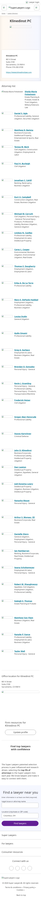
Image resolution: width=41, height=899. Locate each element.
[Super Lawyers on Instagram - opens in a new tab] (17, 868)
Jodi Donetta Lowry (23, 484)
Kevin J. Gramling (22, 383)
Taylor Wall (19, 651)
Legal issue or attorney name (14, 801)
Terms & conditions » (14, 887)
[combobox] (20, 805)
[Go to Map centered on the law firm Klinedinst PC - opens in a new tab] (20, 702)
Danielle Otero (21, 534)
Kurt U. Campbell (22, 197)
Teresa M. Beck (21, 147)
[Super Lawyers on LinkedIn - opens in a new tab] (30, 868)
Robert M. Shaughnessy (26, 584)
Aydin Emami (20, 333)
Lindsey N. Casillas (23, 232)
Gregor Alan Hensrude (25, 417)
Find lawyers (20, 823)
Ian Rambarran (21, 550)
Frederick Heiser (22, 400)
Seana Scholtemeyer (24, 567)
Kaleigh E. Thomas (23, 601)
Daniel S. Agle (21, 113)
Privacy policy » (29, 887)
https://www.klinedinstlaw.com (19, 72)
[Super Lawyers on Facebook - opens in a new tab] (11, 868)
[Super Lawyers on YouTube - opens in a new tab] (23, 868)
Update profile (20, 732)
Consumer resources (12, 852)
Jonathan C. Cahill (23, 180)
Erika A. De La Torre (23, 283)
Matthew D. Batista (23, 130)
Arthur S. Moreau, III (24, 517)
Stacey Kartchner (22, 433)
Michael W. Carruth (23, 213)
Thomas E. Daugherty (24, 266)
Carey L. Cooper (22, 249)
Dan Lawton (20, 467)
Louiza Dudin (20, 316)
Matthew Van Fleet (23, 617)
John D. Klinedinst (23, 450)
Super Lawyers (9, 835)
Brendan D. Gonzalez (24, 366)
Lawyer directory (13, 13)
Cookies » (20, 890)
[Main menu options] (4, 7)
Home (3, 13)
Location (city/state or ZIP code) (15, 812)
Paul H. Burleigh (22, 163)
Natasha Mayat (22, 500)
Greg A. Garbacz (22, 350)
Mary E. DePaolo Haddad (26, 299)
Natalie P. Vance (22, 634)
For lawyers (7, 843)
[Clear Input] (36, 805)
